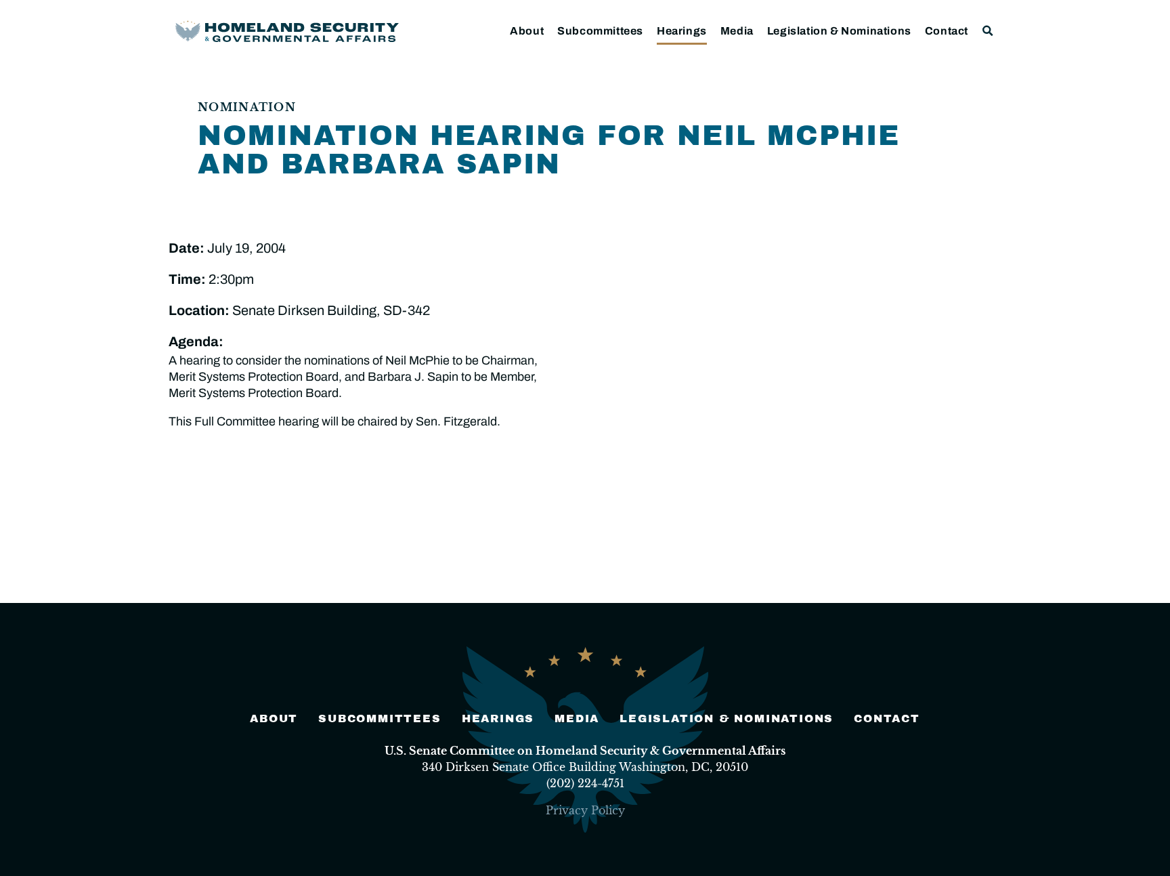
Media (737, 31)
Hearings (682, 31)
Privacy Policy (585, 810)
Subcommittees (600, 31)
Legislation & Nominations (839, 31)
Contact (946, 31)
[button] (988, 31)
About (527, 31)
